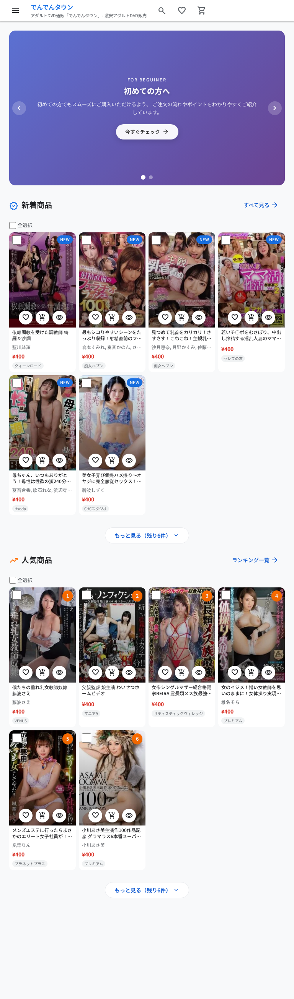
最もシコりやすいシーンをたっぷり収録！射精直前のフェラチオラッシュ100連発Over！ (112, 335)
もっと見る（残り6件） (147, 535)
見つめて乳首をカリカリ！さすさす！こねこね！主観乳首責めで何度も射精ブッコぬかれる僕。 (181, 335)
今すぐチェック (147, 132)
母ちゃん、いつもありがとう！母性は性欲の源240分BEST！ (39, 478)
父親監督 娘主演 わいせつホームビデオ (110, 690)
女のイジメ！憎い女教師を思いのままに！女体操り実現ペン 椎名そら (251, 690)
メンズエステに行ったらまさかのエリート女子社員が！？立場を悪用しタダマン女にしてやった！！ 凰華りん (42, 833)
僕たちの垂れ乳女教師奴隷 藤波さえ (39, 690)
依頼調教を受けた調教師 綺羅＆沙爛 (40, 335)
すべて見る (261, 204)
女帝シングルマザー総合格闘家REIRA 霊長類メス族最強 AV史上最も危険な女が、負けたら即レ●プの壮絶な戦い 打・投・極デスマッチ (182, 690)
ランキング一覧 (255, 559)
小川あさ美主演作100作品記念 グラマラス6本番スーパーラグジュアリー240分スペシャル (111, 833)
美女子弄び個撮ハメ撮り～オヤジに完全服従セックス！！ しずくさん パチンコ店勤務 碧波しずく (112, 478)
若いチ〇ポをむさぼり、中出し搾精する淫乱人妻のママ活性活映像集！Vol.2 (251, 335)
